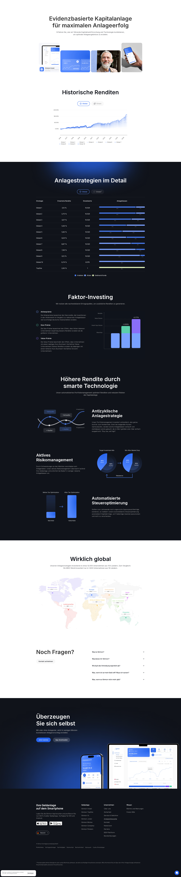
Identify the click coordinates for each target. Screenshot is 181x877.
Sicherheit (107, 812)
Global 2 (39, 214)
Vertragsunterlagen (50, 847)
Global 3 (39, 220)
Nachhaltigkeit (61, 847)
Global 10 (39, 262)
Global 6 (39, 238)
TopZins (39, 268)
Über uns (107, 809)
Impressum (88, 847)
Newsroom (108, 826)
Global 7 (39, 244)
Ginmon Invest (86, 809)
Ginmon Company (87, 826)
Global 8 (39, 250)
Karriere (107, 829)
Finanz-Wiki (131, 812)
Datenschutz (70, 847)
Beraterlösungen (110, 836)
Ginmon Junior (86, 819)
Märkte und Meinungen (135, 809)
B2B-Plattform (109, 832)
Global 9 (39, 256)
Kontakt (107, 822)
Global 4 (39, 226)
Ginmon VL (85, 815)
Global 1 (39, 208)
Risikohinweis (40, 847)
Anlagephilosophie (110, 819)
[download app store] (42, 823)
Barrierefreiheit (79, 847)
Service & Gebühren (111, 815)
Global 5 (39, 232)
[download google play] (55, 823)
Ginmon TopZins (87, 812)
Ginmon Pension (87, 829)
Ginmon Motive (86, 822)
